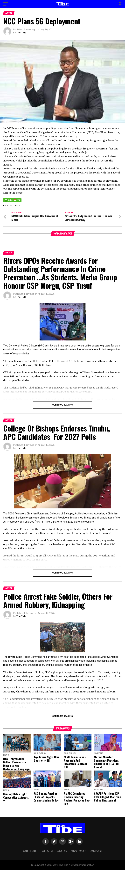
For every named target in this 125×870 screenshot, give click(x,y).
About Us (62, 850)
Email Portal (96, 850)
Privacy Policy (78, 850)
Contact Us (48, 850)
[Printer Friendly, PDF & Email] (12, 200)
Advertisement (30, 850)
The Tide (21, 32)
